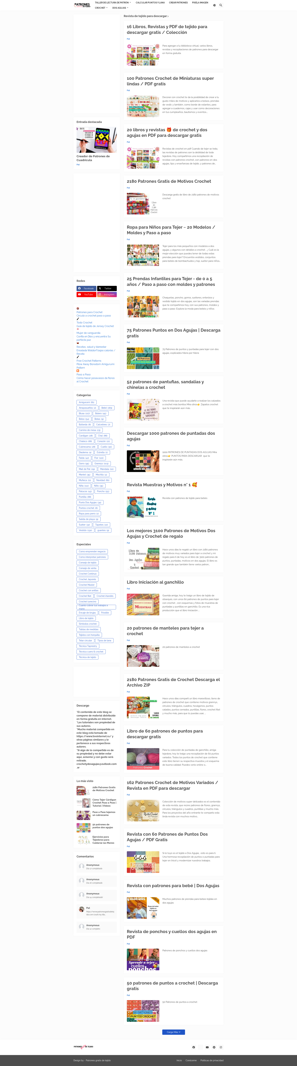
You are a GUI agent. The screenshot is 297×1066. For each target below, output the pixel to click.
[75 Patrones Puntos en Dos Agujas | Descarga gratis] (143, 358)
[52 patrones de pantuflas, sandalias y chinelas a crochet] (143, 410)
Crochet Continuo (88, 574)
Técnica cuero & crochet (91, 651)
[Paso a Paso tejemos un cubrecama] (83, 815)
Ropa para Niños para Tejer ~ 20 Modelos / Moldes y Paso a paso (171, 230)
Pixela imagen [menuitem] (200, 2)
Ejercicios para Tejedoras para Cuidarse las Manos (103, 839)
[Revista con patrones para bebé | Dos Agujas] (143, 908)
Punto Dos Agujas (90, 502)
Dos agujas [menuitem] (119, 8)
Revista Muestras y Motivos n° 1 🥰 (162, 484)
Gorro (84, 463)
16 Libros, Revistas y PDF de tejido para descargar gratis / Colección (167, 29)
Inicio (179, 1060)
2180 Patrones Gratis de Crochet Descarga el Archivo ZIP (173, 682)
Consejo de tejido (87, 562)
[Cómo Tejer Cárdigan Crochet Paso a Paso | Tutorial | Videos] (83, 803)
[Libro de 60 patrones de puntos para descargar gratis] (143, 759)
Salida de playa (88, 519)
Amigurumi (86, 402)
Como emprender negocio (92, 551)
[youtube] (207, 1047)
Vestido (85, 530)
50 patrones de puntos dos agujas (103, 826)
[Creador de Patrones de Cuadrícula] (97, 140)
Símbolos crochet (88, 624)
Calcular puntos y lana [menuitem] (150, 2)
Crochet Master (87, 585)
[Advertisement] (97, 63)
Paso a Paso (84, 374)
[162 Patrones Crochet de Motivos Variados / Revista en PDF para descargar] (143, 810)
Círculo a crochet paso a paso (94, 315)
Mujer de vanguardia (88, 332)
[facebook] (193, 1047)
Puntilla (85, 497)
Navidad (102, 480)
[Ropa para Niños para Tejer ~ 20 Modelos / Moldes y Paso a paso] (143, 255)
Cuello (106, 447)
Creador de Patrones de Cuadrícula (93, 158)
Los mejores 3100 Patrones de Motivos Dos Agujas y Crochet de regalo (171, 533)
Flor (98, 458)
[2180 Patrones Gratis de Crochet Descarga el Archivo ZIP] (143, 707)
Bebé (106, 408)
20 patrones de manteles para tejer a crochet (165, 631)
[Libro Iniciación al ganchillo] (143, 604)
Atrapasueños (87, 408)
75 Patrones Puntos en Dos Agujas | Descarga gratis (173, 333)
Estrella (102, 452)
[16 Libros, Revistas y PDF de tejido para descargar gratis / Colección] (143, 55)
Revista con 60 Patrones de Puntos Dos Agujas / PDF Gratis (167, 837)
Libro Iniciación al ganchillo (155, 582)
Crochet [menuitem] (100, 8)
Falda (84, 458)
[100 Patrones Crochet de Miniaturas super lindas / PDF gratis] (143, 106)
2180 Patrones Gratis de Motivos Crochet (169, 181)
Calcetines (103, 424)
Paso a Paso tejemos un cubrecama (104, 814)
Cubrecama (87, 447)
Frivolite (105, 612)
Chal (102, 435)
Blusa (84, 413)
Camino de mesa (89, 430)
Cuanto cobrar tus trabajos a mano (93, 607)
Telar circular (85, 640)
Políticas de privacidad (212, 1060)
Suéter (84, 524)
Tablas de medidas (88, 629)
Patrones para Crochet (89, 312)
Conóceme (191, 1060)
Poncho (103, 491)
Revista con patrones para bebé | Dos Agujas (173, 885)
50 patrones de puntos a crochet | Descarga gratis (172, 986)
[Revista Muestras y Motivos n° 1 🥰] (143, 507)
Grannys (101, 463)
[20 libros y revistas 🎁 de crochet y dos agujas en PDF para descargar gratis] (143, 158)
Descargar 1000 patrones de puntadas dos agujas (171, 436)
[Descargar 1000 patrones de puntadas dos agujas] (143, 461)
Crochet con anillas (88, 590)
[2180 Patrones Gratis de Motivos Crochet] (143, 203)
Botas (99, 419)
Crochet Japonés (87, 579)
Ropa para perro (89, 513)
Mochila (101, 474)
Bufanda (85, 424)
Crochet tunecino (87, 601)
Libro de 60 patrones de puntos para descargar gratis (165, 733)
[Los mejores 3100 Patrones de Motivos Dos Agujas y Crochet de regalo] (143, 558)
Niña (84, 486)
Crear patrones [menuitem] (178, 2)
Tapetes (101, 524)
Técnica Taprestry (88, 646)
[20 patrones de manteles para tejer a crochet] (143, 656)
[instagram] (221, 1047)
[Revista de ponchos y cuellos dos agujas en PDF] (143, 959)
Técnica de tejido (87, 657)
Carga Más (172, 1032)
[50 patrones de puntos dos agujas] (83, 827)
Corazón (103, 441)
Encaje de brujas (87, 612)
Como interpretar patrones (92, 557)
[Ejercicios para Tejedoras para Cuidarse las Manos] (83, 840)
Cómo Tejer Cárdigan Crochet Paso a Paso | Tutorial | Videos (104, 802)
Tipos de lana (104, 640)
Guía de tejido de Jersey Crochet (95, 326)
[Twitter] (200, 1047)
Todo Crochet (84, 322)
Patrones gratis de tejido (98, 1060)
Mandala (107, 469)
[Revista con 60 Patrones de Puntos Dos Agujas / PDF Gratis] (143, 862)
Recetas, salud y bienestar (91, 346)
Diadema (85, 452)
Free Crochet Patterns (89, 360)
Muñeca (85, 480)
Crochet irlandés (105, 596)
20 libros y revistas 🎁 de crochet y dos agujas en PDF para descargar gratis (167, 132)
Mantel (84, 474)
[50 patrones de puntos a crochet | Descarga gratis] (143, 1011)
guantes (103, 530)
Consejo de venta (87, 568)
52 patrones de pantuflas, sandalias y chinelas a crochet (165, 384)
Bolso (84, 419)
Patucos (85, 491)
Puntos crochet (88, 508)
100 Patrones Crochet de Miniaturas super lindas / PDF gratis (170, 81)
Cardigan (86, 435)
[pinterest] (214, 1047)
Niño (98, 486)
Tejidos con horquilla (89, 635)
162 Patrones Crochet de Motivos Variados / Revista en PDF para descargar (172, 785)
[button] (214, 5)
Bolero (100, 413)
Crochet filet (85, 596)
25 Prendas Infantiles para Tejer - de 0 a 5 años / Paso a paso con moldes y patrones (171, 281)
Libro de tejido (86, 618)
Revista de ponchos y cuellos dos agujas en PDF (172, 934)
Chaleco (85, 441)
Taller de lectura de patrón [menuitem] (112, 2)
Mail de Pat (87, 469)
